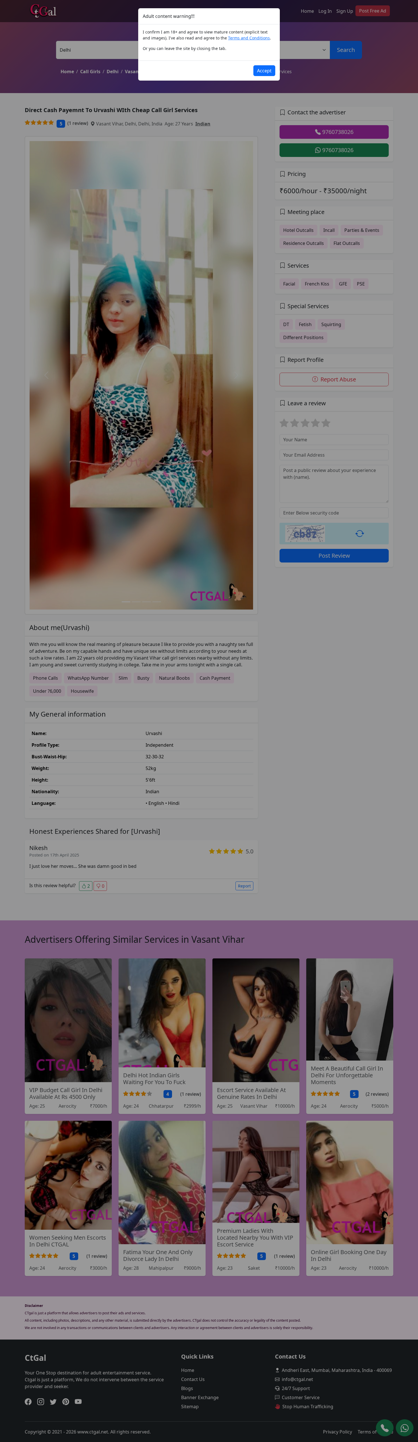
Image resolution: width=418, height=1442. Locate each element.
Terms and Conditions (249, 38)
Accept (264, 71)
